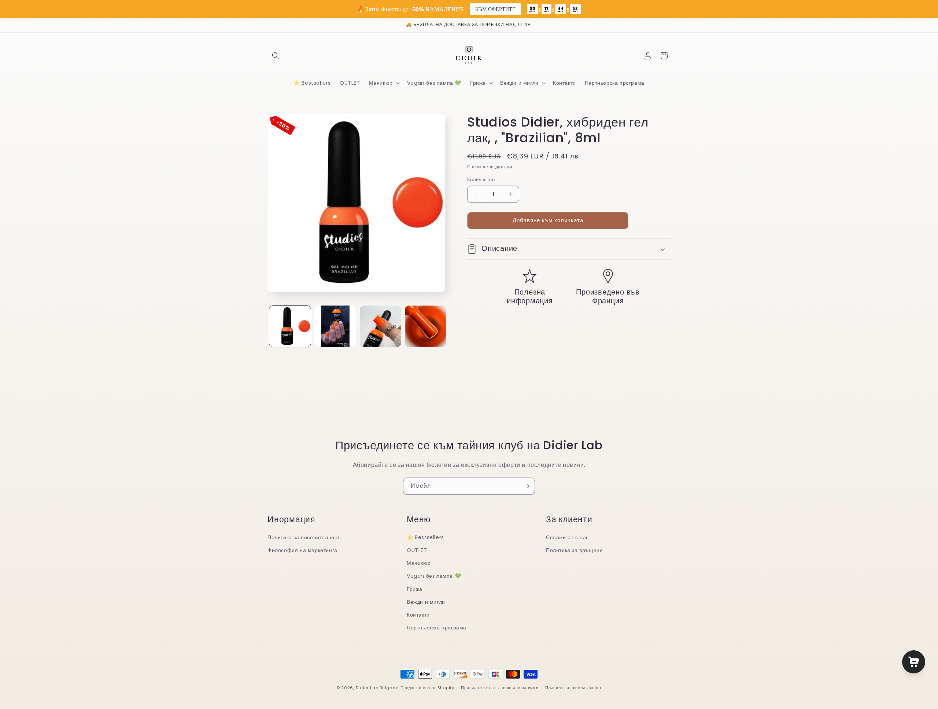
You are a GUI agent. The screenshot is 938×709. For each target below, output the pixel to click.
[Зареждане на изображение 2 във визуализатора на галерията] (335, 326)
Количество (481, 179)
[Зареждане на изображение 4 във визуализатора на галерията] (425, 326)
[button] (275, 56)
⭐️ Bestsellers (425, 537)
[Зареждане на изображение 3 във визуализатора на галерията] (380, 326)
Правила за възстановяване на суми (499, 687)
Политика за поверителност (303, 537)
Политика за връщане (574, 550)
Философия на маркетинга (302, 550)
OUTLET (417, 550)
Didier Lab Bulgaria (377, 688)
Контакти (418, 614)
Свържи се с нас (567, 537)
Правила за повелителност (573, 687)
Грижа (414, 589)
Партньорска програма (436, 627)
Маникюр (419, 563)
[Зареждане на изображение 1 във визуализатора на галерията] (290, 326)
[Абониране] (526, 486)
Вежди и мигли (426, 602)
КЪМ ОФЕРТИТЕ (495, 9)
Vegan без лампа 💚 (434, 576)
